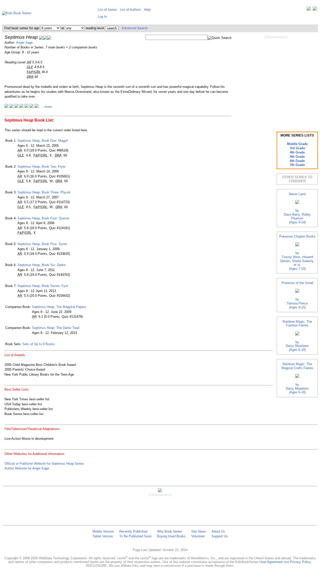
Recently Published (133, 531)
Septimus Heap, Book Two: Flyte (41, 166)
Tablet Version (102, 536)
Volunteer (198, 536)
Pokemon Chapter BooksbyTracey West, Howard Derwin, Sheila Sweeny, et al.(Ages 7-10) (297, 253)
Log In (102, 16)
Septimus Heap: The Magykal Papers (59, 307)
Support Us (220, 536)
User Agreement (271, 562)
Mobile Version (103, 531)
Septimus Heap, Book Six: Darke (42, 265)
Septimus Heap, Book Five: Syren (42, 244)
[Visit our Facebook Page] (315, 9)
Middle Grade (297, 144)
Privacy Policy (300, 562)
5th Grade (297, 156)
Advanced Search (135, 28)
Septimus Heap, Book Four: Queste (43, 218)
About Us (218, 531)
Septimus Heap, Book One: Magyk (43, 141)
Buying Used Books (171, 536)
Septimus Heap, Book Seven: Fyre (43, 286)
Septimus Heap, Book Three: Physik (44, 192)
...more (47, 107)
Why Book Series (169, 531)
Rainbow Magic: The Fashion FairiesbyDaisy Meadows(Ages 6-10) (297, 336)
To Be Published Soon (135, 536)
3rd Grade (297, 148)
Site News (198, 531)
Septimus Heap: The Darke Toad (55, 328)
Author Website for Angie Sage (26, 468)
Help (147, 9)
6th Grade (297, 161)
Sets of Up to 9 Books (38, 344)
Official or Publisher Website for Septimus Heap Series (44, 463)
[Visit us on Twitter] (309, 9)
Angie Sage (24, 42)
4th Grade (297, 152)
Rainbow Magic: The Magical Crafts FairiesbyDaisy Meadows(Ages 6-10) (297, 378)
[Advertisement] (276, 79)
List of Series (107, 9)
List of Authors (130, 9)
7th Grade (297, 165)
